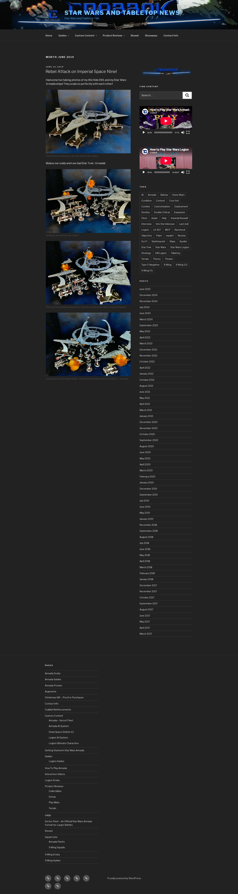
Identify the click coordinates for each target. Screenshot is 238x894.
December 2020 (149, 422)
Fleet (144, 218)
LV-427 (157, 229)
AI (142, 194)
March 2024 (146, 319)
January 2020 (147, 482)
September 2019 (149, 494)
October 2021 (147, 379)
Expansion (179, 212)
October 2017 (147, 597)
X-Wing (167, 264)
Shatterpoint (158, 241)
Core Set (174, 200)
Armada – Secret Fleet (61, 720)
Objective (146, 235)
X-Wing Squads (57, 847)
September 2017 (149, 603)
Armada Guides (53, 679)
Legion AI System (58, 737)
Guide (154, 218)
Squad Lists (51, 837)
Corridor (145, 206)
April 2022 (145, 367)
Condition (146, 200)
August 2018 (146, 537)
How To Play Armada (56, 768)
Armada (152, 194)
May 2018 (145, 555)
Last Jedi (183, 224)
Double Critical (162, 212)
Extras (52, 796)
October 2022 (147, 361)
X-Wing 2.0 (181, 264)
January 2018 (146, 579)
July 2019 (144, 500)
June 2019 (145, 506)
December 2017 (148, 585)
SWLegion (161, 253)
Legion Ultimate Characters (64, 743)
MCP (167, 229)
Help (164, 218)
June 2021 (145, 391)
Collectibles (55, 791)
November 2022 (148, 355)
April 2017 (145, 627)
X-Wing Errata (52, 854)
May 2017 (145, 621)
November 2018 (148, 524)
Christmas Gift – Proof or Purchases (64, 697)
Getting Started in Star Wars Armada (64, 750)
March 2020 (146, 470)
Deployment (181, 206)
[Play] (143, 132)
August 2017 (146, 609)
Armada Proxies (53, 685)
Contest (160, 200)
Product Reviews (112, 35)
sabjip (48, 815)
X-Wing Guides (53, 860)
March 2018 (146, 567)
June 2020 (145, 452)
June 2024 (145, 313)
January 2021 (146, 416)
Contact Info (171, 35)
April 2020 (145, 464)
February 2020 (147, 476)
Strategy (146, 253)
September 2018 (149, 530)
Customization (162, 206)
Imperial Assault (179, 218)
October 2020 (147, 434)
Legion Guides (56, 761)
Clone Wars (178, 194)
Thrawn (169, 258)
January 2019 (146, 519)
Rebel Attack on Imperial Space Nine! (81, 71)
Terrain (145, 258)
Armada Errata (52, 673)
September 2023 (149, 325)
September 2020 (149, 440)
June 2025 (145, 289)
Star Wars (160, 247)
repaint (170, 235)
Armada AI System (59, 726)
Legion (145, 229)
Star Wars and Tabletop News (122, 12)
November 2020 (149, 428)
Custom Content (84, 35)
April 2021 (145, 404)
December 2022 (148, 349)
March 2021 (146, 410)
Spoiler (183, 241)
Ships (172, 241)
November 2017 (148, 591)
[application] (166, 121)
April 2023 (145, 337)
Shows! (135, 35)
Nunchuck (180, 229)
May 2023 (145, 331)
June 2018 (145, 549)
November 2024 (148, 301)
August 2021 (146, 385)
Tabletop (175, 253)
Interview (146, 224)
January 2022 (146, 373)
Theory (157, 258)
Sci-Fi (144, 241)
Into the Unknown (165, 224)
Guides (62, 35)
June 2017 (145, 615)
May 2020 (145, 458)
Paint (159, 235)
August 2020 (147, 446)
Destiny (145, 212)
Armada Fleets (57, 841)
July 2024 (144, 307)
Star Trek (146, 247)
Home (48, 35)
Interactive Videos (55, 774)
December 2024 (148, 295)
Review (182, 235)
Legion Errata (52, 780)
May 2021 (145, 398)
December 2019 (148, 488)
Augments (50, 691)
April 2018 (145, 561)
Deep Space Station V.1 (61, 731)
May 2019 (145, 512)
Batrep (164, 194)
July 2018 (144, 543)
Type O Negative (150, 264)
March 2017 (146, 633)
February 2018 (147, 573)
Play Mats (54, 802)
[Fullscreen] (188, 132)
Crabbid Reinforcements (58, 709)
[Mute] (182, 132)
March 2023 (146, 343)
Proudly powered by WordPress (124, 878)
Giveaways (151, 35)
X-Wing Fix (147, 270)
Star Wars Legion (179, 247)
